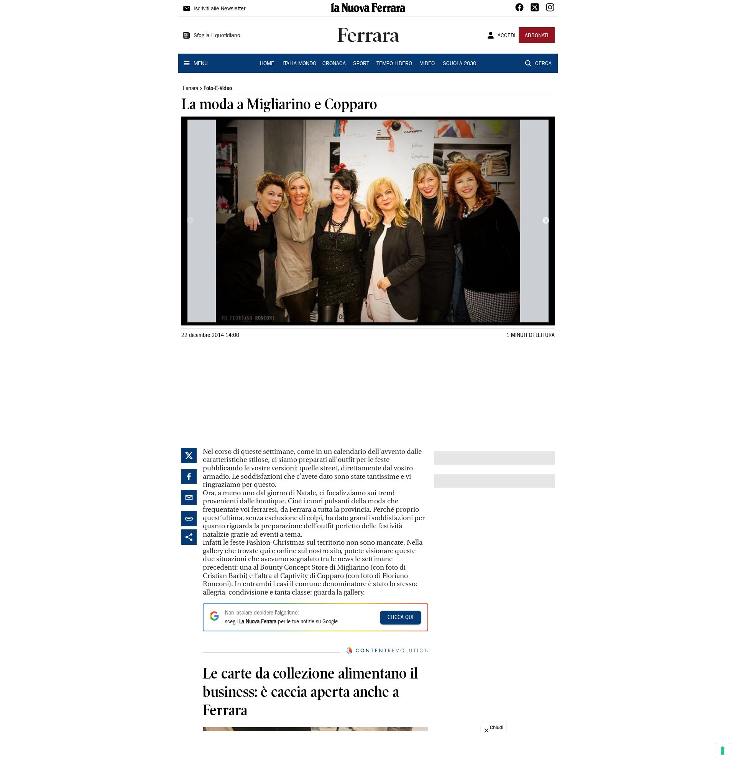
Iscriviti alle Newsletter (219, 9)
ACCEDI (507, 36)
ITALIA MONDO (299, 64)
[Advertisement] (238, 394)
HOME (267, 64)
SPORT (361, 64)
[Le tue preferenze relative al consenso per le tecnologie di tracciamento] (722, 750)
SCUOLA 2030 (459, 64)
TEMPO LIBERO (394, 64)
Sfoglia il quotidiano (217, 36)
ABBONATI (537, 36)
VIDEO (427, 64)
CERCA (543, 64)
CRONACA (334, 64)
